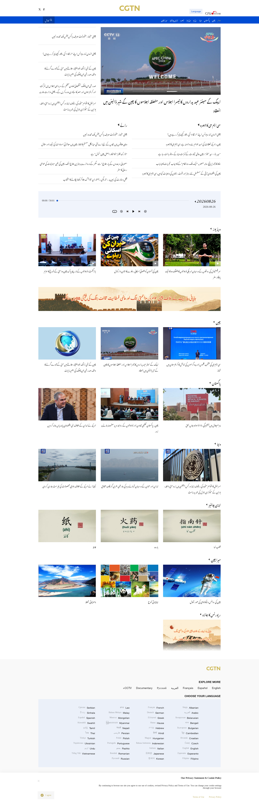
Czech (191, 743)
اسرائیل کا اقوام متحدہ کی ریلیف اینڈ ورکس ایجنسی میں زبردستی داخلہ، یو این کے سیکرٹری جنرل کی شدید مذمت (192, 489)
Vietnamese (83, 753)
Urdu (90, 748)
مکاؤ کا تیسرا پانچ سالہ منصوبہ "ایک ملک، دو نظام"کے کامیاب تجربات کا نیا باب (188, 163)
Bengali (191, 722)
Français (188, 688)
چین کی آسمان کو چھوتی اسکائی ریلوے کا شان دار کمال (136, 271)
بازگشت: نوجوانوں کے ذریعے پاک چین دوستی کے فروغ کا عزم (70, 271)
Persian (122, 733)
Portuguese (118, 743)
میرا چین (216, 559)
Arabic (191, 712)
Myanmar (118, 722)
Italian (156, 748)
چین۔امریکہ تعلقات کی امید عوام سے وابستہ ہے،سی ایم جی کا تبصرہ (193, 144)
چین (218, 322)
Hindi (158, 733)
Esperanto (188, 753)
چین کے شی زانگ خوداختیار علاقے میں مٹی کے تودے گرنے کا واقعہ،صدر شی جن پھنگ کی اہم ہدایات (70, 367)
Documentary (144, 688)
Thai (90, 733)
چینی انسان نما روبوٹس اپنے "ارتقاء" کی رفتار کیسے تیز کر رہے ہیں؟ (194, 134)
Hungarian (154, 738)
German (155, 712)
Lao (125, 707)
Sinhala (87, 712)
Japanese (155, 753)
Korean (156, 758)
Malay (119, 712)
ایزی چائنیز (215, 504)
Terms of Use (198, 797)
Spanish (86, 717)
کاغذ (94, 547)
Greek (156, 717)
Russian (121, 758)
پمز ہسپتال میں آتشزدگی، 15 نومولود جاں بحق (203, 425)
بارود (156, 547)
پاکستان (216, 383)
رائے (123, 125)
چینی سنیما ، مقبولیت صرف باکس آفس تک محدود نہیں (105, 134)
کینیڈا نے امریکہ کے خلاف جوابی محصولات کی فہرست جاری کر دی (69, 486)
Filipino (190, 758)
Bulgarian (187, 728)
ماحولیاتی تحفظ (90, 602)
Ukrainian (84, 743)
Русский (162, 688)
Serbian (87, 707)
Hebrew (156, 728)
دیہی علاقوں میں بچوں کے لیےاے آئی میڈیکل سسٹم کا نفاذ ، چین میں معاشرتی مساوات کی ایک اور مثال (84, 144)
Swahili (86, 722)
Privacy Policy (215, 797)
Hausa (157, 722)
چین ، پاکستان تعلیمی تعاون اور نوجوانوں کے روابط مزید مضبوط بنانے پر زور (169, 101)
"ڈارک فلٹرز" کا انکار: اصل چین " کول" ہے (109, 154)
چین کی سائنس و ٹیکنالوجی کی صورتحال (205, 602)
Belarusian (187, 717)
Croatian (189, 738)
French (156, 707)
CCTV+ (127, 688)
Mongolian (120, 717)
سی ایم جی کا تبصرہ (210, 125)
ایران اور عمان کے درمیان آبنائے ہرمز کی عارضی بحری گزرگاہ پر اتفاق (129, 486)
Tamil (89, 728)
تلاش (47, 19)
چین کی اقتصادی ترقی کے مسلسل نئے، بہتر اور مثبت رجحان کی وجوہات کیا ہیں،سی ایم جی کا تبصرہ (181, 173)
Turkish (87, 738)
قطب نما (217, 547)
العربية (174, 688)
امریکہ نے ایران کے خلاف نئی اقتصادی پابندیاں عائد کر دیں (71, 425)
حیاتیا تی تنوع (153, 602)
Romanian (120, 753)
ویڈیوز (217, 228)
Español (202, 688)
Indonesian (150, 743)
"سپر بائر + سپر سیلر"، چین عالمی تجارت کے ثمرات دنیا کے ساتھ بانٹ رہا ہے (189, 154)
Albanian (190, 707)
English (216, 688)
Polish (123, 738)
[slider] (57, 200)
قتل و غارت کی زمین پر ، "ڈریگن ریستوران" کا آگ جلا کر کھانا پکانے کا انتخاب (95, 179)
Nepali (123, 728)
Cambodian (190, 733)
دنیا (219, 443)
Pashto (123, 748)
